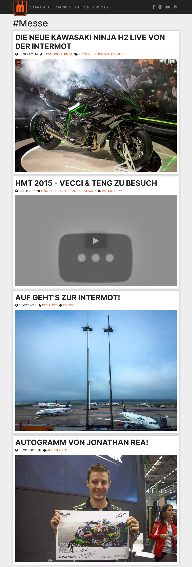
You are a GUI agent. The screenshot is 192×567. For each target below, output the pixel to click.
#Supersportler (102, 54)
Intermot (65, 54)
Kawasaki (51, 54)
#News (84, 54)
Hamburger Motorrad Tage (62, 191)
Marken (63, 7)
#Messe (120, 54)
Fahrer (82, 7)
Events (100, 7)
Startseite (41, 7)
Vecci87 (90, 191)
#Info (63, 450)
